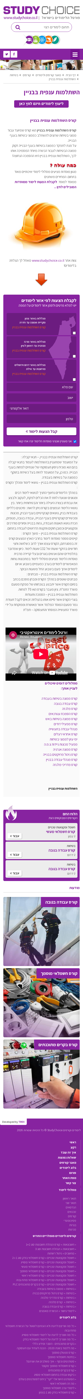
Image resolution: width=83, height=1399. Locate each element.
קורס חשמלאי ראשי (33, 1275)
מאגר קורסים (68, 1163)
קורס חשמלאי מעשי (32, 1267)
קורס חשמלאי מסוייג (32, 1262)
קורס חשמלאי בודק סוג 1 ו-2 (28, 1258)
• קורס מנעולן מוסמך (64, 1353)
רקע (73, 1147)
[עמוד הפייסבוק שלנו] (14, 54)
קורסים (27, 75)
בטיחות (14, 75)
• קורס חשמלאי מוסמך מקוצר (58, 1366)
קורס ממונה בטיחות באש (61, 719)
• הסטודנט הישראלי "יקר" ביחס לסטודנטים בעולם (47, 1379)
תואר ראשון (69, 1198)
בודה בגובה (65, 703)
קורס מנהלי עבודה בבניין (61, 759)
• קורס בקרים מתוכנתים (62, 1370)
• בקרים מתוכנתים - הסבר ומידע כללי (54, 1344)
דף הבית (71, 75)
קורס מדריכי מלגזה (65, 764)
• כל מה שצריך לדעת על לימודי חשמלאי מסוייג (49, 1335)
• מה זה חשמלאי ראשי (63, 1383)
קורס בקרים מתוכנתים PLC (28, 1284)
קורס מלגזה (69, 708)
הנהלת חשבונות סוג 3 (47, 1249)
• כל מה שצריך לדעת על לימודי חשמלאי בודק (49, 1339)
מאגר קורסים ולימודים (48, 75)
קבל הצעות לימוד (42, 431)
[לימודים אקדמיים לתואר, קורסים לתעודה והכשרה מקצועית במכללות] (41, 19)
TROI (21, 1121)
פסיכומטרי (70, 1221)
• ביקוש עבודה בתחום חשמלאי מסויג (55, 1375)
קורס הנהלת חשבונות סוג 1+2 (43, 1244)
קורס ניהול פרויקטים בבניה (48, 1293)
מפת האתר (69, 1178)
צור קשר (71, 1183)
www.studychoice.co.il (48, 260)
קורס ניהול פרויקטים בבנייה (60, 754)
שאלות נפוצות (67, 1157)
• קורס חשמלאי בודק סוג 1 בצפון (57, 1392)
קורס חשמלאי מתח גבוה (30, 1280)
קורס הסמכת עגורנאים (63, 713)
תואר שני (71, 1203)
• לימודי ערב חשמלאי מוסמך (59, 1388)
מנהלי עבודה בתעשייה (63, 729)
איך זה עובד (68, 1152)
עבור (15, 836)
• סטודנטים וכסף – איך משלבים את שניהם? (51, 1361)
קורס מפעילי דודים (65, 724)
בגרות (72, 1225)
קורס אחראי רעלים (65, 734)
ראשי (72, 1142)
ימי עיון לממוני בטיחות (63, 739)
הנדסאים (71, 1207)
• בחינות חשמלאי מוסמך (62, 1357)
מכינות (72, 1229)
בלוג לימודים (68, 1168)
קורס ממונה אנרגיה (65, 749)
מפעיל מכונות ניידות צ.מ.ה (60, 744)
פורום (72, 1173)
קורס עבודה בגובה (52, 1306)
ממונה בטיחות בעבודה (50, 1289)
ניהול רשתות (54, 1253)
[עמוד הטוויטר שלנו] (6, 54)
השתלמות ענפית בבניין (62, 79)
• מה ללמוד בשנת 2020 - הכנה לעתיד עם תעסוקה (46, 1348)
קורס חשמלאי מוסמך (32, 1271)
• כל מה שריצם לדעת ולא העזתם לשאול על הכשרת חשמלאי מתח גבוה (40, 1328)
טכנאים (72, 1212)
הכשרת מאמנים (48, 1311)
